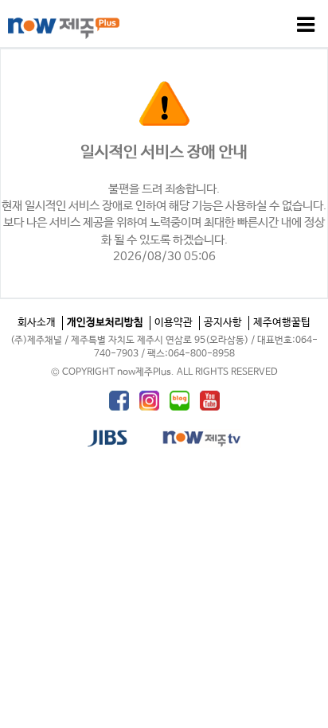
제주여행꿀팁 (281, 323)
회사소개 (37, 323)
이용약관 (173, 323)
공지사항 (223, 323)
